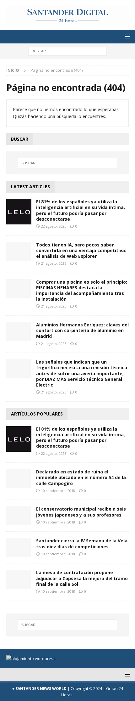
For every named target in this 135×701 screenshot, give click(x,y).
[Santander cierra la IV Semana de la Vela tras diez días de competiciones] (18, 547)
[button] (126, 36)
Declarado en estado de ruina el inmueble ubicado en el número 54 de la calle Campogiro (81, 477)
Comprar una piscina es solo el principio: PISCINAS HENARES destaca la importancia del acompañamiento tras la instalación (81, 290)
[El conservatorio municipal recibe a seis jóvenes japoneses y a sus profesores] (18, 515)
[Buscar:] (67, 51)
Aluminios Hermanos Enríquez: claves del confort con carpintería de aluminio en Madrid (82, 330)
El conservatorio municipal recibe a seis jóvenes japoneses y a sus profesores (81, 511)
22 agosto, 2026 (53, 226)
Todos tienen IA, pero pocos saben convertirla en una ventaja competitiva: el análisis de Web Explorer (81, 250)
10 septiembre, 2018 (58, 490)
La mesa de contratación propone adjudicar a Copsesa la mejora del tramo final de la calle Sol (82, 578)
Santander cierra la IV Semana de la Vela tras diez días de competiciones (81, 543)
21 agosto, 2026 (53, 263)
